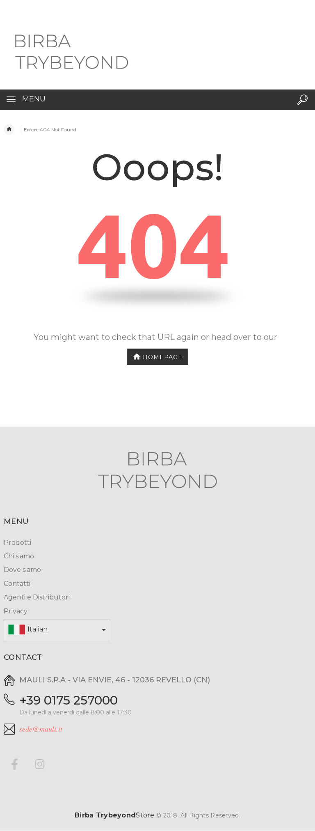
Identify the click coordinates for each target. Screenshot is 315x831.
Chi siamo (19, 556)
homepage (163, 356)
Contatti (17, 584)
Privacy (15, 611)
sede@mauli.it (40, 729)
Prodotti (17, 542)
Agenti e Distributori (37, 597)
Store (115, 815)
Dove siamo (22, 570)
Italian (37, 629)
